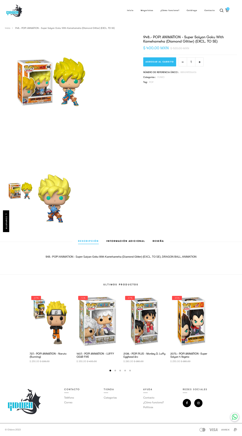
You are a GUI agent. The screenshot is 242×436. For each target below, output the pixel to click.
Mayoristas (147, 10)
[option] (71, 81)
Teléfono (69, 397)
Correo (68, 402)
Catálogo (192, 10)
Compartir (6, 222)
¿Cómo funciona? (170, 10)
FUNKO (160, 77)
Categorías (110, 397)
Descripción (88, 241)
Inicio (130, 10)
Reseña (158, 241)
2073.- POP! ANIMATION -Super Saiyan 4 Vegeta (188, 355)
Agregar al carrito (160, 62)
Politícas (148, 407)
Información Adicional (125, 241)
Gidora (11, 429)
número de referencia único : (161, 72)
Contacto (209, 10)
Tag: (145, 82)
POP (151, 82)
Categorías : (149, 77)
